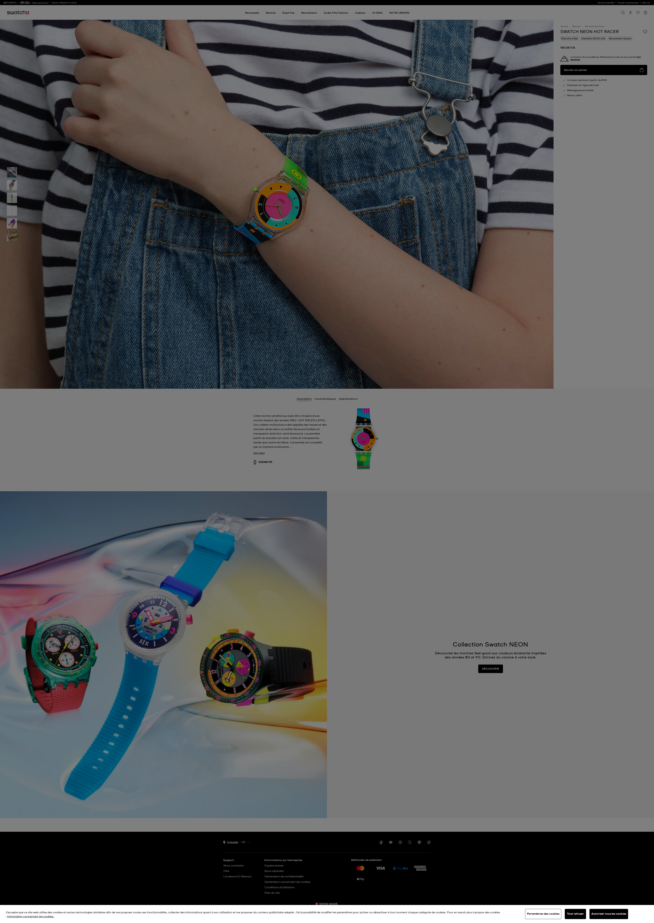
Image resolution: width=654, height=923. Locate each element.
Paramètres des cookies (543, 913)
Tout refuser (575, 913)
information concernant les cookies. (30, 916)
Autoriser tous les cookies (608, 913)
